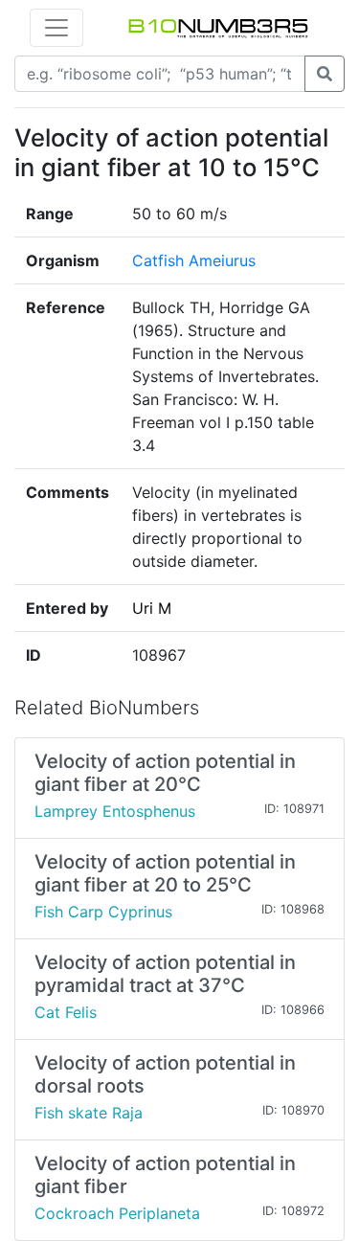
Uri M (151, 608)
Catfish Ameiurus (194, 260)
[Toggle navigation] (56, 28)
